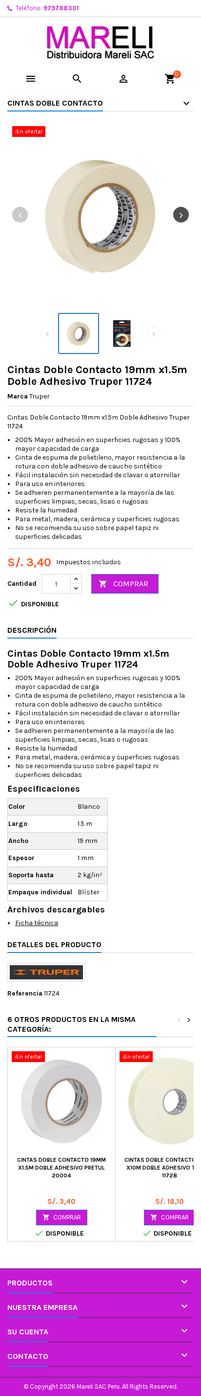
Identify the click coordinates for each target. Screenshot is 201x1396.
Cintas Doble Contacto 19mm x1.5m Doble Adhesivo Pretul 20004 (61, 1167)
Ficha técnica (36, 923)
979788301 (61, 8)
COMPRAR (123, 583)
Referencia (24, 993)
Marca (17, 396)
